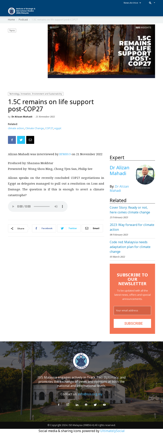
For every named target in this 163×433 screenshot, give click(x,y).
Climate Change (34, 128)
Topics (12, 30)
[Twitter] (95, 405)
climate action (16, 128)
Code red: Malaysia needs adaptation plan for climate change (130, 247)
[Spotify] (86, 405)
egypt (57, 128)
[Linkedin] (77, 405)
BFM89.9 (65, 154)
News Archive (131, 2)
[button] (151, 2)
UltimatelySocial (112, 431)
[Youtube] (104, 405)
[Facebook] (58, 405)
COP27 (49, 128)
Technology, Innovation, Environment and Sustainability (35, 93)
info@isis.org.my (90, 394)
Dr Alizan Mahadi (22, 116)
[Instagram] (68, 404)
